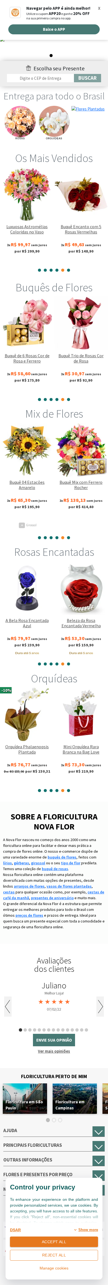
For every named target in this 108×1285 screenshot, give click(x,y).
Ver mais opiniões (54, 1051)
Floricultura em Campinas (69, 1105)
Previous (8, 1006)
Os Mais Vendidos (54, 158)
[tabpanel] (54, 49)
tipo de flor (70, 862)
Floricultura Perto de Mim (54, 1076)
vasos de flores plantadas (69, 886)
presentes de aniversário (52, 897)
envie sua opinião (54, 1040)
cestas (9, 892)
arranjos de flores (29, 886)
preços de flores (29, 915)
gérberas (21, 862)
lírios (7, 862)
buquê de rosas (55, 868)
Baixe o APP (54, 29)
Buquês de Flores (54, 287)
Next (100, 1006)
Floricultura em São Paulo (24, 1105)
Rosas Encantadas (54, 552)
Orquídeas (54, 678)
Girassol (29, 525)
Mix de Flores (54, 414)
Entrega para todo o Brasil (54, 96)
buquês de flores (62, 857)
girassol (38, 862)
